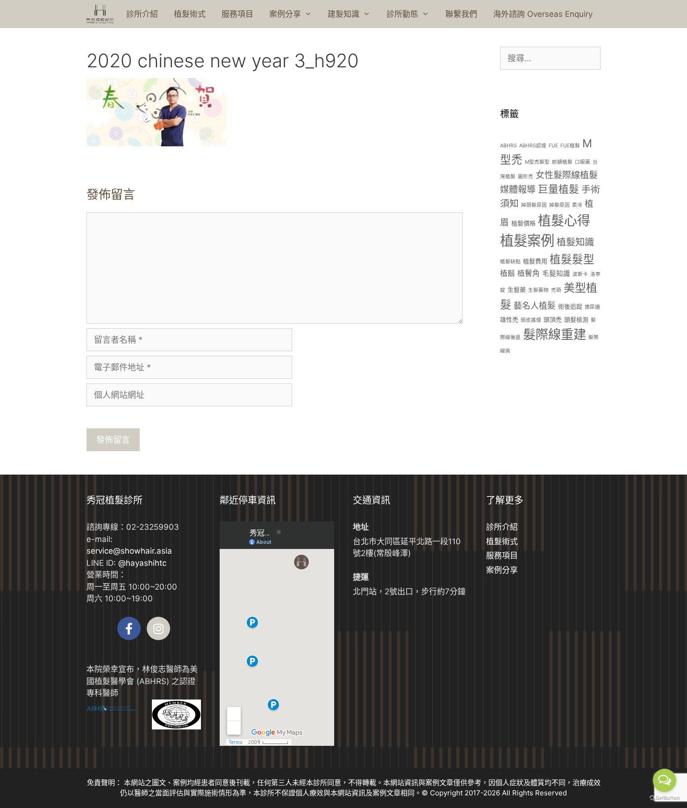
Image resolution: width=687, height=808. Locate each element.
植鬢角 (528, 273)
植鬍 (507, 273)
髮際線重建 (554, 334)
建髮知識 (343, 14)
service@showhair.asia (129, 551)
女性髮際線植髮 (567, 174)
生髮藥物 (538, 290)
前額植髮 (562, 162)
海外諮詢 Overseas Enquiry (543, 14)
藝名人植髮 (535, 305)
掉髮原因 (559, 205)
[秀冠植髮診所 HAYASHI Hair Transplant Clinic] (100, 14)
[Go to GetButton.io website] (665, 798)
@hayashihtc (142, 563)
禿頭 (556, 290)
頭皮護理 (531, 320)
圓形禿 (525, 176)
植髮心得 (564, 221)
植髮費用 (535, 261)
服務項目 (237, 14)
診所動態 (402, 14)
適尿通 (592, 307)
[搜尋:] (550, 58)
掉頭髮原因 (534, 205)
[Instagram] (158, 628)
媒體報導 (518, 189)
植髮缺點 (510, 262)
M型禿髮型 (537, 162)
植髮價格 (523, 223)
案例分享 (285, 14)
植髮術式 (190, 14)
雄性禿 (509, 319)
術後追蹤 (570, 306)
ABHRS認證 (532, 146)
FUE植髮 (570, 146)
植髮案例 (527, 240)
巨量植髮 (558, 189)
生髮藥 (517, 289)
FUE (553, 146)
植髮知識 (575, 242)
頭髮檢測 (576, 319)
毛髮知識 (556, 273)
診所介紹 (142, 14)
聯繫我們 (461, 14)
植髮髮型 (572, 259)
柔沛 (577, 205)
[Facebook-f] (129, 628)
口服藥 (582, 162)
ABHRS (508, 146)
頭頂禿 (553, 319)
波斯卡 (580, 274)
